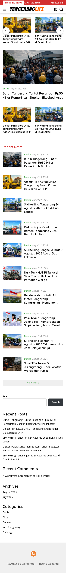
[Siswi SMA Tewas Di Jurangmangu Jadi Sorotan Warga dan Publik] (12, 365)
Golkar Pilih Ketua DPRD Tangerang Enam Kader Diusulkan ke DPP (17, 39)
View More (33, 382)
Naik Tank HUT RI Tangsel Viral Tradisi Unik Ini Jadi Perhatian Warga (41, 276)
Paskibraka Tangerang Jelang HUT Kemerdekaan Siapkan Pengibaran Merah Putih (42, 323)
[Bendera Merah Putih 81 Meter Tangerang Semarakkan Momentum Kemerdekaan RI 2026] (12, 297)
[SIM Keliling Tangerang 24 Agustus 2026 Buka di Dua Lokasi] (49, 25)
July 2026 (8, 497)
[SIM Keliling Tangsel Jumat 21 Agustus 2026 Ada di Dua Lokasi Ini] (12, 252)
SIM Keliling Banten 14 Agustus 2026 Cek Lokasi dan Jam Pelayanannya (43, 344)
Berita (6, 88)
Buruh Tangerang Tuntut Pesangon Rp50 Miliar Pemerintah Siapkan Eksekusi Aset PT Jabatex (33, 97)
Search (6, 396)
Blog (5, 517)
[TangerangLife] (26, 9)
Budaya (7, 522)
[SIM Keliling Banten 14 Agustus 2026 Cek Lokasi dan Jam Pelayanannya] (12, 343)
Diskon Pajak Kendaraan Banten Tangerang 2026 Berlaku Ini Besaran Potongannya (40, 232)
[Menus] (5, 9)
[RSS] (33, 554)
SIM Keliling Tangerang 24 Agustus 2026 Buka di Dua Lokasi (48, 39)
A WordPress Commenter (17, 475)
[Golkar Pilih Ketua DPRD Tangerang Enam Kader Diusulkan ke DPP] (17, 25)
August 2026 (10, 492)
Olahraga (8, 532)
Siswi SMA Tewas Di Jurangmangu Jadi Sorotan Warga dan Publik (42, 367)
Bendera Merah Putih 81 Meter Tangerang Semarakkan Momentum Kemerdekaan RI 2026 (40, 301)
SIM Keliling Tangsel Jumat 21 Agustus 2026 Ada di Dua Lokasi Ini (43, 253)
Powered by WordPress (20, 563)
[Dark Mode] (56, 9)
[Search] (61, 9)
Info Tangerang (11, 527)
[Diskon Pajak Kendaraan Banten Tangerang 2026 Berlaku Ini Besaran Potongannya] (12, 229)
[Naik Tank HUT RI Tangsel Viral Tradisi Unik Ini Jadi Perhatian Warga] (12, 275)
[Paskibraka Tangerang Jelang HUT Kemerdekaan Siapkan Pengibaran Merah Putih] (12, 320)
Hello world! (43, 475)
